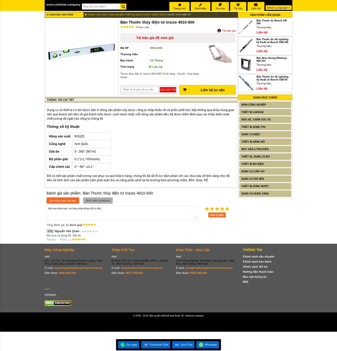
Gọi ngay (131, 344)
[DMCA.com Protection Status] (58, 305)
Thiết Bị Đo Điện (252, 164)
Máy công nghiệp (113, 14)
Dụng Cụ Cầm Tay (253, 171)
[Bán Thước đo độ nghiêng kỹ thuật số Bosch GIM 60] (246, 89)
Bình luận (142, 27)
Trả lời (50, 239)
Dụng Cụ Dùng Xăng (255, 193)
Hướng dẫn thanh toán (258, 271)
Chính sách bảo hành (257, 261)
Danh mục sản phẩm (61, 14)
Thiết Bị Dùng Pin (253, 127)
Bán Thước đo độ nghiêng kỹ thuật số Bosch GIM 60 (272, 78)
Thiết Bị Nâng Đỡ (253, 141)
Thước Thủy (158, 14)
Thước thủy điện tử (179, 14)
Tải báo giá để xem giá (155, 38)
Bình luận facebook (98, 200)
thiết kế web (167, 315)
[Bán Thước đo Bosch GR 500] (246, 33)
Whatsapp (210, 344)
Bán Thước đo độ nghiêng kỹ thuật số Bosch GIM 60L (272, 41)
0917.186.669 (134, 272)
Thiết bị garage (252, 112)
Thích (63, 239)
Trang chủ (93, 14)
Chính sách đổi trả (255, 266)
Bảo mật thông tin (255, 276)
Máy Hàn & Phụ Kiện (255, 149)
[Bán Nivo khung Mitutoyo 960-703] (246, 71)
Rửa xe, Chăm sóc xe (256, 119)
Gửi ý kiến (217, 215)
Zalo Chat (186, 344)
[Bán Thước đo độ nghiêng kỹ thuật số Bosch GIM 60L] (246, 52)
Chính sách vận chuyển (258, 256)
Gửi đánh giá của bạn (63, 200)
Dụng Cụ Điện (250, 134)
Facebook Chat (158, 344)
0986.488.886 (67, 272)
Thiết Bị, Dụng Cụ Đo (137, 14)
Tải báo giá (228, 30)
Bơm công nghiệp (253, 104)
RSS (245, 281)
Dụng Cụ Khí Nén (252, 178)
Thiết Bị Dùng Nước (255, 186)
